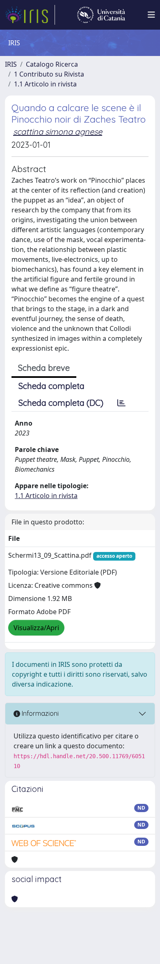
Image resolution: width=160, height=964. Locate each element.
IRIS (11, 64)
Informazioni (39, 713)
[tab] (121, 403)
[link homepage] (30, 15)
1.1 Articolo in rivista (45, 83)
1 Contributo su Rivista (49, 74)
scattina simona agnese (57, 131)
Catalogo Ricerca (52, 64)
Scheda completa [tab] (51, 386)
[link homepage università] (101, 15)
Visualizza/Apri (36, 627)
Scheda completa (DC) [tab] (60, 403)
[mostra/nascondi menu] (151, 15)
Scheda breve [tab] (44, 368)
